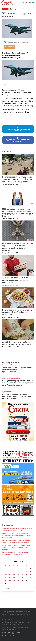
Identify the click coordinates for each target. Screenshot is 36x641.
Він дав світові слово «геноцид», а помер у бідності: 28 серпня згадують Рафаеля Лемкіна (17, 547)
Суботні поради (7, 392)
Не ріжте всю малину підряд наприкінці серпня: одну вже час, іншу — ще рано (17, 396)
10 (6, 575)
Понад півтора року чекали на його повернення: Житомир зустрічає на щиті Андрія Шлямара (17, 383)
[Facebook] (29, 2)
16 (30, 575)
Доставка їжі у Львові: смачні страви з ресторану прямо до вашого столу (15, 280)
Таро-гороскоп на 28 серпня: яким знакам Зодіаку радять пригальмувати (17, 369)
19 (14, 578)
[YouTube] (26, 2)
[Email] (23, 2)
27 (18, 580)
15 (26, 575)
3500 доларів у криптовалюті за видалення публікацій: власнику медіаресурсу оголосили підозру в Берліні (17, 212)
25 (10, 580)
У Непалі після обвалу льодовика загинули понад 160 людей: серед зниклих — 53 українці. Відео (17, 179)
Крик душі (16, 378)
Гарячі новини (7, 378)
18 (10, 578)
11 (10, 575)
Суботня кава (14, 365)
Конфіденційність (8, 635)
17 (6, 578)
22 (26, 578)
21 (22, 578)
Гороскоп (5, 365)
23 (30, 578)
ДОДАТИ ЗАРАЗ (9, 47)
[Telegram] (33, 2)
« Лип (7, 588)
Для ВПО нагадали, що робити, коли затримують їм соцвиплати (16, 343)
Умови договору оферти (11, 633)
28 (22, 580)
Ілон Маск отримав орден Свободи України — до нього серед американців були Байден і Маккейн (17, 246)
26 (14, 580)
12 (14, 575)
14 (22, 575)
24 (6, 580)
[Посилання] (7, 2)
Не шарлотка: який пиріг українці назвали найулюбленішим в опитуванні (17, 312)
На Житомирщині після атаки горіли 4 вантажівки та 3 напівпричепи (15, 553)
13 (18, 575)
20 (18, 578)
